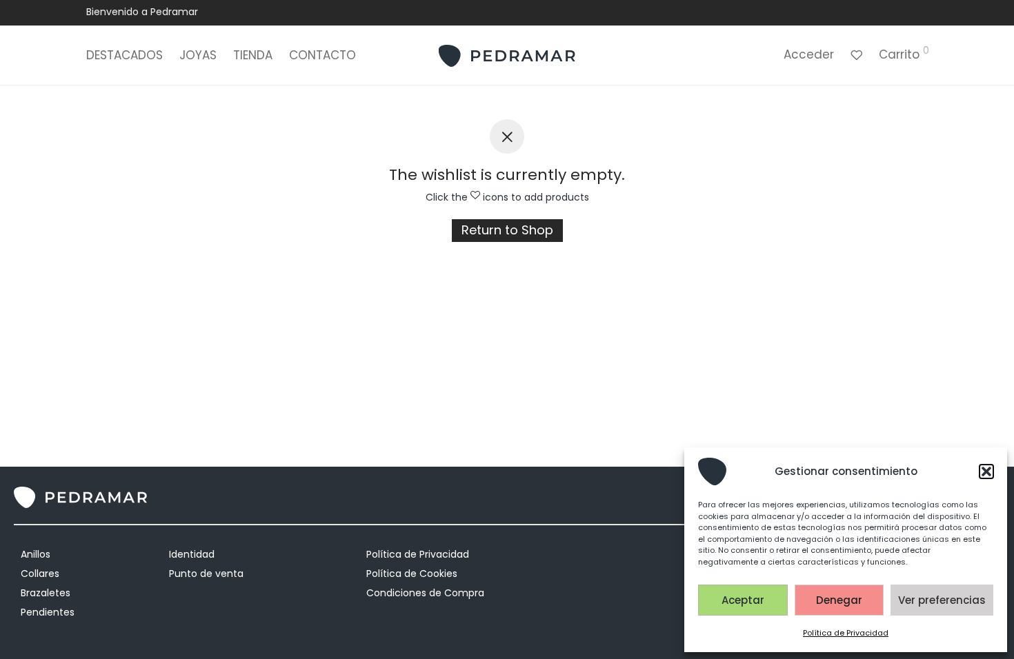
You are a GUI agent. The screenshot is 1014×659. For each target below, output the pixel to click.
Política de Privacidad (845, 632)
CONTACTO (322, 55)
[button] (986, 471)
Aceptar (743, 600)
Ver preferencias (942, 600)
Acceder (809, 54)
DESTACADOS (124, 55)
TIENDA (252, 55)
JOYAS (198, 55)
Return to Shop (507, 230)
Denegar (839, 600)
